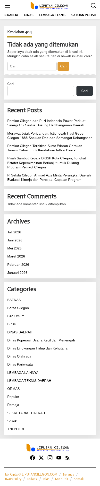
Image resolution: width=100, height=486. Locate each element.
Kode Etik (61, 479)
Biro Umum (16, 316)
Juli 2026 (14, 232)
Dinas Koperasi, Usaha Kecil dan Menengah (41, 340)
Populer (13, 397)
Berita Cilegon (18, 308)
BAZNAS (14, 300)
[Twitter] (41, 458)
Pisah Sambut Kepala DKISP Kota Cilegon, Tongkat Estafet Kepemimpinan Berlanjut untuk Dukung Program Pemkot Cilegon (46, 162)
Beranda (68, 474)
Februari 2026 (18, 264)
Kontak (79, 479)
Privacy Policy (12, 479)
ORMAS (13, 389)
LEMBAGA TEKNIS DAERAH (29, 381)
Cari (10, 84)
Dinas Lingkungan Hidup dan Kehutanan (38, 348)
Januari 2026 (17, 273)
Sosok (12, 421)
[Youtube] (59, 458)
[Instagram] (50, 458)
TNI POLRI (15, 429)
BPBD (11, 324)
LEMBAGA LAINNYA (22, 373)
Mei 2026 (14, 248)
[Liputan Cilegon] (51, 5)
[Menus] (7, 5)
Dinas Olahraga (19, 356)
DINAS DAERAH (19, 332)
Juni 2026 (14, 240)
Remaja (13, 405)
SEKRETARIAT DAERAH (26, 413)
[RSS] (67, 458)
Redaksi (32, 479)
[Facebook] (32, 458)
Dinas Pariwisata (20, 364)
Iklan (46, 479)
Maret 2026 (16, 256)
